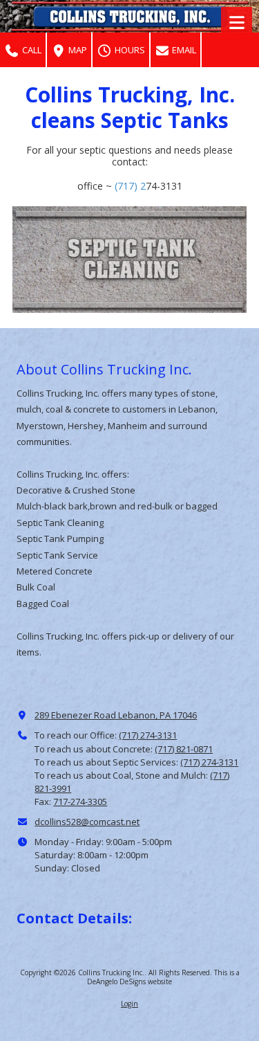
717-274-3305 (80, 801)
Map (76, 50)
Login (129, 1003)
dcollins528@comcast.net (87, 821)
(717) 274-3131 (148, 735)
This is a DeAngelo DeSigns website (163, 977)
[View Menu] (236, 22)
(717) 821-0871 (184, 749)
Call (30, 50)
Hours (129, 50)
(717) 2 (130, 185)
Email (183, 50)
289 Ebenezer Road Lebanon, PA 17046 (116, 715)
